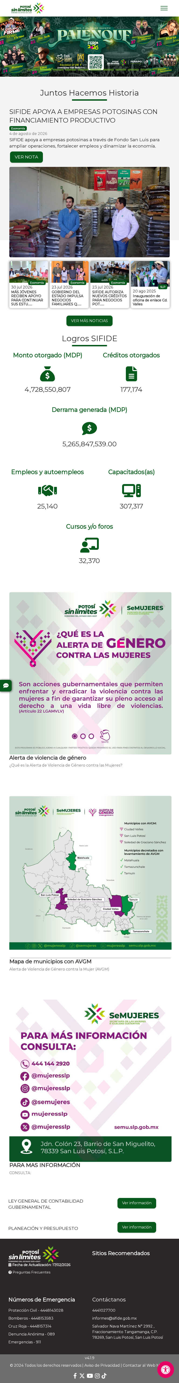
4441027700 (103, 1310)
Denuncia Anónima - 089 (31, 1334)
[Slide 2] (58, 69)
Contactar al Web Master (146, 1365)
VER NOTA (26, 157)
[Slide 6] (108, 69)
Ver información (136, 1203)
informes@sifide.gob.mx (114, 1318)
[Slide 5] (95, 69)
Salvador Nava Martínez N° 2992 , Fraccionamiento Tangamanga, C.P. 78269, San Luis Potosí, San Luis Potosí (127, 1332)
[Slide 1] (45, 69)
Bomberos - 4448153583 (30, 1318)
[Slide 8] (133, 69)
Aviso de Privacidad (102, 1365)
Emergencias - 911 (24, 1342)
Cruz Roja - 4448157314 (29, 1326)
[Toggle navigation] (164, 8)
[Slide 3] (70, 69)
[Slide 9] (145, 69)
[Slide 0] (33, 69)
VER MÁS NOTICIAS (89, 321)
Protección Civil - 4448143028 (35, 1310)
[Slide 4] (83, 69)
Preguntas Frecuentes (31, 1272)
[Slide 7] (121, 69)
